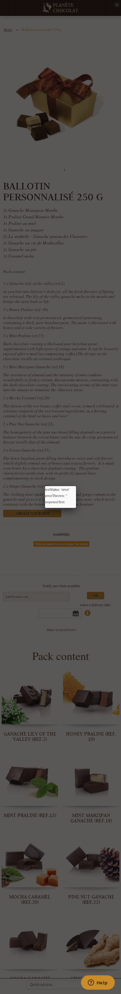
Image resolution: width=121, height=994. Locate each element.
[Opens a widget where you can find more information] (98, 983)
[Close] (76, 486)
